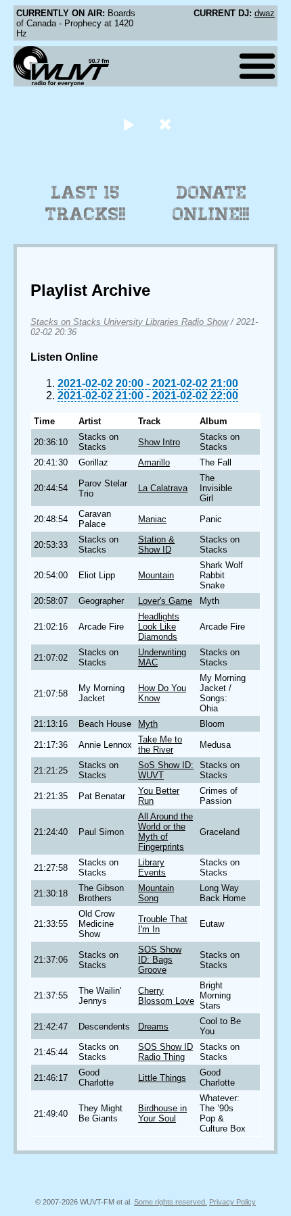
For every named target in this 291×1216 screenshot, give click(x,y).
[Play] (128, 124)
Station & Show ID (156, 544)
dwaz (264, 13)
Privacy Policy (232, 1202)
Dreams (153, 1026)
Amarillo (154, 462)
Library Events (152, 867)
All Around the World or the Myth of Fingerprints (165, 831)
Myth (148, 724)
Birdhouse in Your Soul (162, 1113)
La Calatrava (162, 488)
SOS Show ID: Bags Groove (159, 959)
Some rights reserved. (170, 1202)
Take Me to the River (160, 744)
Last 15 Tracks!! (85, 203)
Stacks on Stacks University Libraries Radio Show (129, 322)
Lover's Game (165, 601)
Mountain (156, 575)
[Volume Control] (167, 124)
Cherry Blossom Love (166, 996)
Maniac (152, 519)
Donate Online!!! (211, 203)
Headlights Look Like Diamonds (158, 626)
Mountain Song (156, 893)
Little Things (162, 1078)
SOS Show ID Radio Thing (165, 1052)
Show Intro (159, 442)
